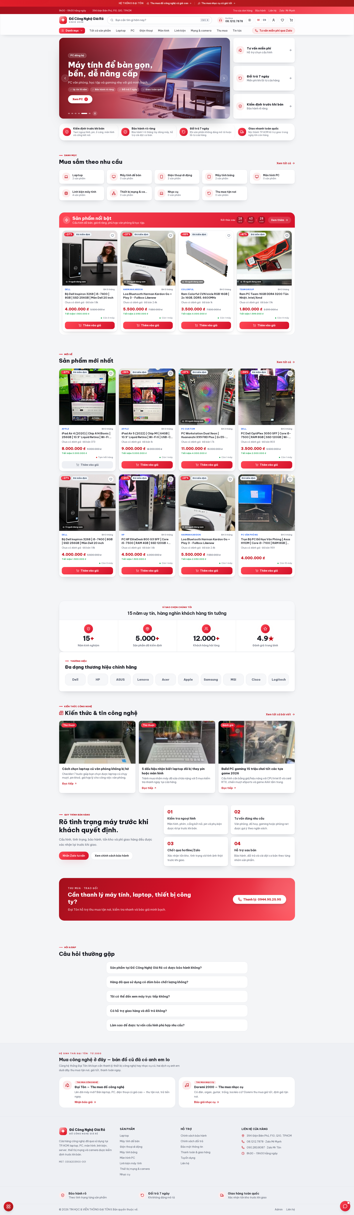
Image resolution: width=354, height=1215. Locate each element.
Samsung (211, 679)
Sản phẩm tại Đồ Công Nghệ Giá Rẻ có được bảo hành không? (156, 967)
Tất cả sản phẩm (100, 30)
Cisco (256, 679)
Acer (165, 679)
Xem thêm (277, 220)
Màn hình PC (127, 1157)
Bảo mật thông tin (192, 1146)
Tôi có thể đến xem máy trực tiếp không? (140, 996)
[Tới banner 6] (90, 113)
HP (98, 679)
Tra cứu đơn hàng (242, 10)
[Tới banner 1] (69, 113)
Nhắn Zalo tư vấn (74, 855)
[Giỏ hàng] (291, 20)
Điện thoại (146, 30)
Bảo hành (260, 10)
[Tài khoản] (273, 20)
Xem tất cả (284, 163)
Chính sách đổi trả (192, 1141)
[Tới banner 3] (76, 113)
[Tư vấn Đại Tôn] (345, 1206)
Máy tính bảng (128, 1152)
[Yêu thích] (282, 20)
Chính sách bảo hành (194, 1135)
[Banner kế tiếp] (224, 78)
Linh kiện (180, 30)
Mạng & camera (201, 30)
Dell (75, 679)
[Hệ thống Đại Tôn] (8, 1206)
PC (132, 30)
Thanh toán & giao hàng (195, 1152)
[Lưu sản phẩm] (112, 235)
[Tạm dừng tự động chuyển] (95, 113)
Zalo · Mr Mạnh (287, 10)
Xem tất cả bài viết (278, 714)
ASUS (120, 679)
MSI (233, 679)
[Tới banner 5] (84, 113)
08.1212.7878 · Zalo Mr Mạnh (264, 1141)
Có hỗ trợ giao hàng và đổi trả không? (138, 1011)
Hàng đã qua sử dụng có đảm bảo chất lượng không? (149, 982)
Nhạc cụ (125, 1174)
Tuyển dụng (188, 1157)
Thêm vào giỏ (92, 325)
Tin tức (237, 30)
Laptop (121, 30)
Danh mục (72, 30)
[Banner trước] (65, 78)
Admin (279, 1209)
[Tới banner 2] (72, 113)
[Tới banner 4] (79, 113)
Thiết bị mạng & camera (135, 1169)
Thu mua (222, 30)
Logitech (279, 679)
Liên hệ (272, 10)
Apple (188, 679)
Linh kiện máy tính (131, 1163)
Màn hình (163, 30)
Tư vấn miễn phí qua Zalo (275, 30)
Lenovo (143, 679)
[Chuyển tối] (249, 20)
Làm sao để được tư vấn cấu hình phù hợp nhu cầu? (147, 1025)
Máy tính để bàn (130, 1141)
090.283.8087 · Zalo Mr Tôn (264, 1147)
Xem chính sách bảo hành (112, 855)
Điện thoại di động (131, 1146)
